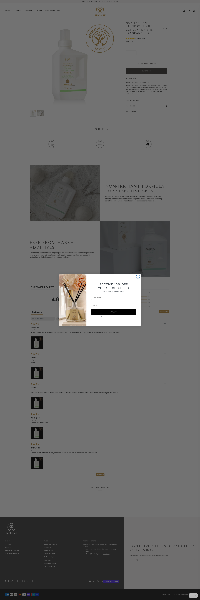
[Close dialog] (138, 276)
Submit (114, 312)
